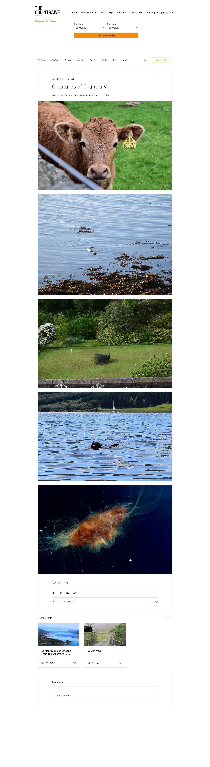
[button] (145, 60)
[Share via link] (74, 592)
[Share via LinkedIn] (67, 592)
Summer (80, 60)
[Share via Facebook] (53, 592)
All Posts (41, 60)
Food (115, 60)
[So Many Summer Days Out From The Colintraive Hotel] (58, 634)
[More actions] (156, 79)
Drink (125, 60)
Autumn (93, 60)
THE (38, 8)
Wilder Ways (94, 651)
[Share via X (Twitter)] (60, 592)
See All (169, 617)
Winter (105, 60)
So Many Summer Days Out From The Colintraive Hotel (56, 653)
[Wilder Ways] (105, 634)
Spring (68, 60)
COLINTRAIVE (47, 12)
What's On (55, 60)
